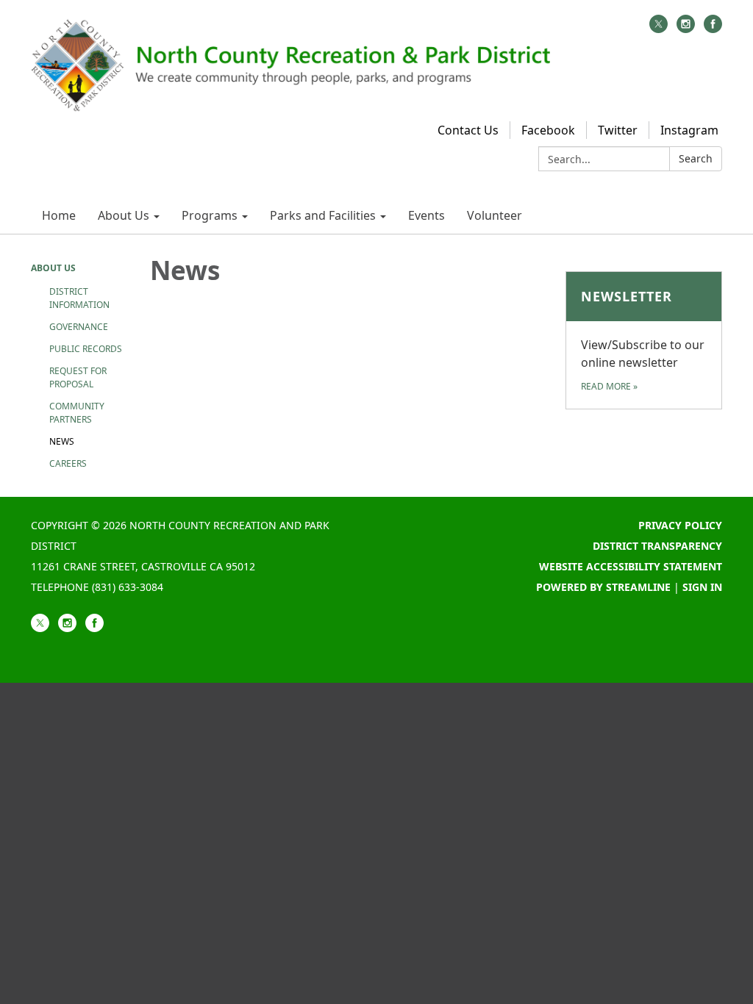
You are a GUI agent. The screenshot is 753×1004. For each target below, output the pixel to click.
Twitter (618, 130)
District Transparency (657, 546)
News (61, 441)
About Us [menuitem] (123, 215)
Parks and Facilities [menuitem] (323, 215)
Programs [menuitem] (210, 215)
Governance (78, 326)
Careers (68, 463)
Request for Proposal (78, 377)
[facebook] (713, 29)
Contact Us (468, 130)
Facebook (548, 130)
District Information (79, 298)
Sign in (702, 587)
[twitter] (658, 29)
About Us (53, 268)
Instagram (689, 130)
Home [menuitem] (59, 215)
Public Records (85, 349)
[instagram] (686, 29)
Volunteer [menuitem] (494, 215)
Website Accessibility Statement (630, 566)
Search (696, 158)
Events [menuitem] (426, 215)
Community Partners (76, 413)
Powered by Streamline (603, 587)
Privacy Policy (680, 525)
